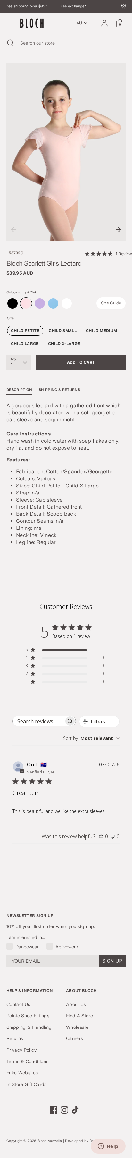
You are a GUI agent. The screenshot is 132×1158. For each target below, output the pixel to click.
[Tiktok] (75, 1110)
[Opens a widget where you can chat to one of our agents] (108, 1147)
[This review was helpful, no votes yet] (101, 836)
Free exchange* (73, 6)
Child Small (63, 330)
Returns (14, 1038)
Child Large (25, 344)
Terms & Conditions (27, 1061)
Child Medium (101, 330)
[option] (66, 152)
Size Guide (111, 303)
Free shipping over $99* (26, 6)
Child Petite (25, 330)
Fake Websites (22, 1072)
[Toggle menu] (10, 23)
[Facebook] (53, 1110)
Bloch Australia (49, 1141)
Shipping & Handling (29, 1027)
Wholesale (77, 1027)
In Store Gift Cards (26, 1084)
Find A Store (79, 1015)
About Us (76, 1004)
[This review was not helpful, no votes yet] (113, 836)
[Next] (118, 230)
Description (19, 390)
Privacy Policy (21, 1049)
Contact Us (18, 1004)
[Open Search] (10, 43)
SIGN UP (112, 961)
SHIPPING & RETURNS (59, 390)
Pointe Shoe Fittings (27, 1015)
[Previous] (13, 230)
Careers (74, 1038)
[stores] (125, 7)
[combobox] (91, 738)
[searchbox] (38, 721)
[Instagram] (64, 1110)
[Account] (104, 20)
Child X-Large (64, 344)
